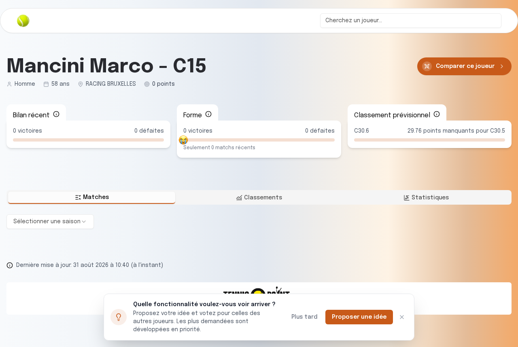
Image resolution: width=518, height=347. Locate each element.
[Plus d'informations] (56, 114)
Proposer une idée (359, 317)
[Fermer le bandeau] (402, 317)
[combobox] (410, 20)
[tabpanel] (259, 221)
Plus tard (304, 317)
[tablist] (259, 197)
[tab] (91, 198)
